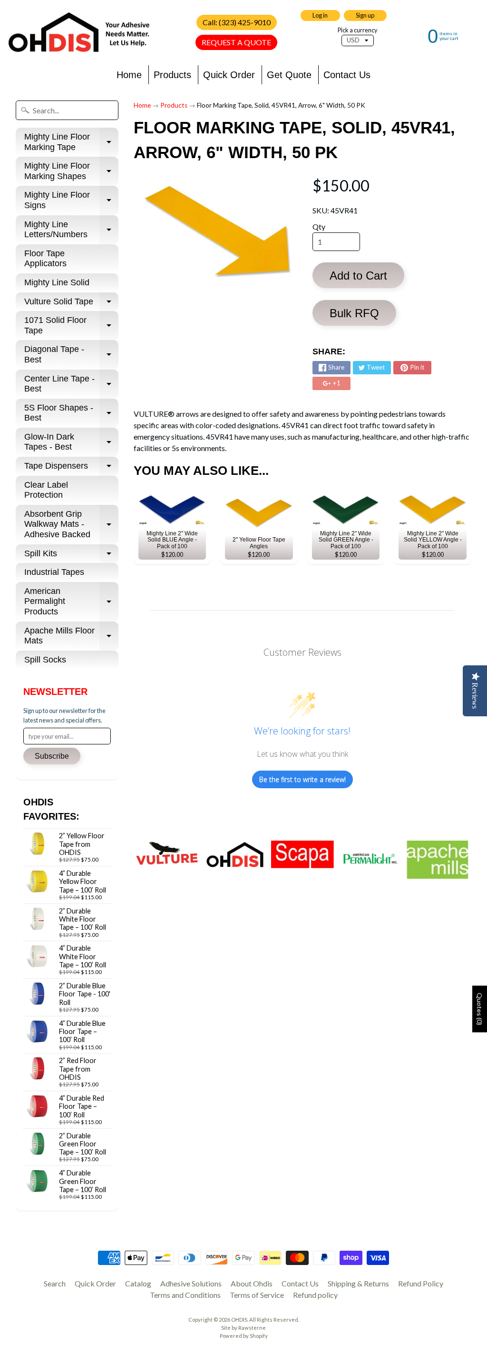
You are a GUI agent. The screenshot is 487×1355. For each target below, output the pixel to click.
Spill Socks (45, 659)
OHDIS (239, 1319)
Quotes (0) (480, 1009)
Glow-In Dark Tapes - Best (71, 442)
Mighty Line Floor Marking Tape (71, 142)
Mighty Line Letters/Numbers (71, 230)
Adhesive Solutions (191, 1283)
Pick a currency (358, 30)
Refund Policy (420, 1283)
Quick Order (229, 75)
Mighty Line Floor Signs (71, 200)
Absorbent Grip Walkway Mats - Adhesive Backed (71, 524)
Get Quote (289, 75)
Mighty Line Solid (56, 282)
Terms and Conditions (185, 1294)
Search (55, 1283)
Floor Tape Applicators (45, 259)
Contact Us (346, 75)
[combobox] (67, 110)
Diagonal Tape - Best (71, 354)
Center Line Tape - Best (71, 384)
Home (129, 75)
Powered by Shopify (244, 1336)
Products (172, 75)
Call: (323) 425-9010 (237, 22)
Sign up (365, 15)
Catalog (138, 1283)
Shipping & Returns (358, 1283)
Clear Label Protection (46, 490)
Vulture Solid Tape (71, 304)
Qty (318, 226)
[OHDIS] (79, 32)
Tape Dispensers (71, 468)
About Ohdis (252, 1283)
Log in (320, 15)
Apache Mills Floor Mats (71, 636)
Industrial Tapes (54, 572)
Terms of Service (257, 1294)
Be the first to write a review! (302, 779)
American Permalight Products (71, 601)
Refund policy (315, 1294)
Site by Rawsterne (243, 1328)
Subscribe (52, 756)
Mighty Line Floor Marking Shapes (71, 171)
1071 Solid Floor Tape (71, 325)
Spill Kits (71, 556)
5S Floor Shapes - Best (71, 413)
